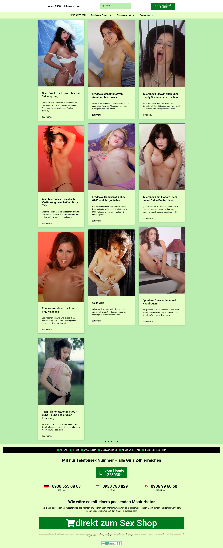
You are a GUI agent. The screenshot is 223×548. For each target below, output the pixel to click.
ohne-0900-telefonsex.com (63, 6)
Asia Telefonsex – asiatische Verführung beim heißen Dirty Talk (60, 202)
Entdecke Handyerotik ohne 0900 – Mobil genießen (109, 198)
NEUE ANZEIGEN (78, 15)
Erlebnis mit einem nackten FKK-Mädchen (58, 310)
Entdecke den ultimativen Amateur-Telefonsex (107, 95)
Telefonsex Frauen (99, 15)
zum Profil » (47, 117)
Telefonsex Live (124, 15)
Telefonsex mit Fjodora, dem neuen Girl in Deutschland (160, 198)
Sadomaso (145, 15)
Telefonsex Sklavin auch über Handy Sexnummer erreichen (160, 95)
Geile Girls (98, 302)
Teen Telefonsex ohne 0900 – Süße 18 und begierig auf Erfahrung (60, 415)
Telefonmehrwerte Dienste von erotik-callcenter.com (123, 536)
